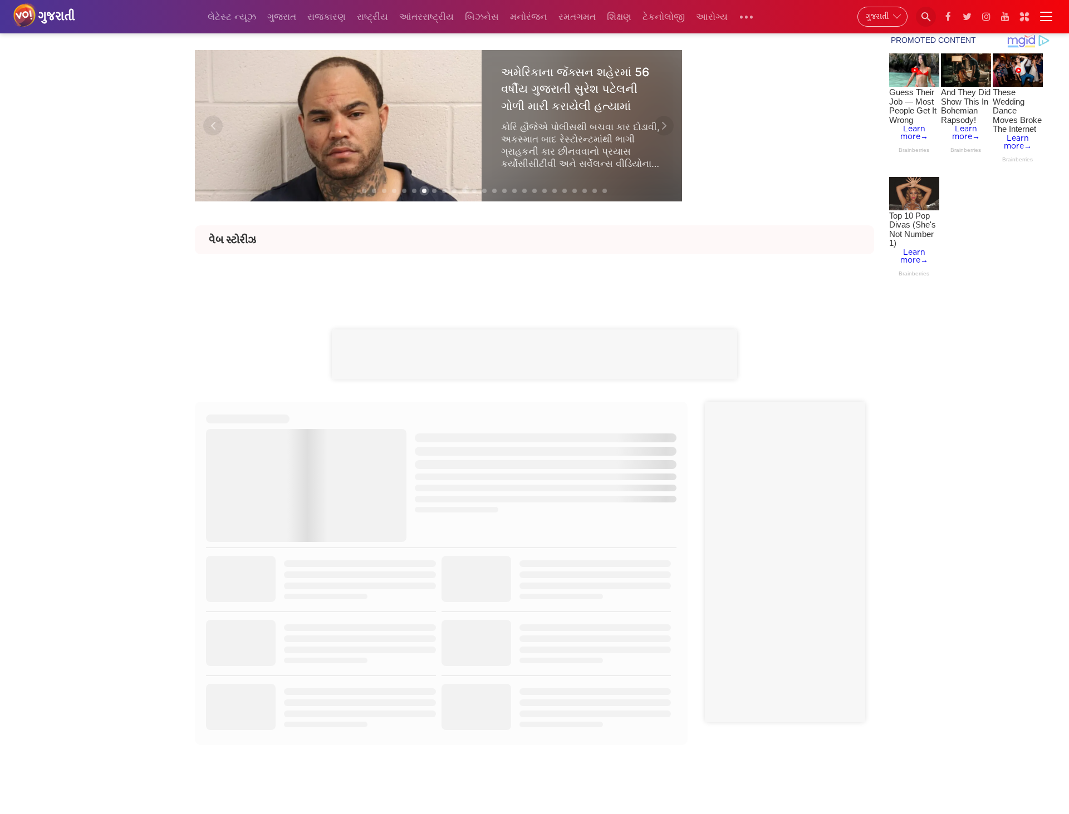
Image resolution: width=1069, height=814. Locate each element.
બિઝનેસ (482, 16)
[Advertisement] (534, 279)
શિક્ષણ (619, 16)
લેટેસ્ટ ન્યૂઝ (232, 16)
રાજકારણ (326, 16)
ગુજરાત (281, 16)
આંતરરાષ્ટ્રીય (426, 16)
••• (746, 16)
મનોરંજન (528, 16)
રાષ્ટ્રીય (372, 16)
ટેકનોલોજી (664, 16)
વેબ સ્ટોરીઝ (232, 240)
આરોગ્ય (712, 16)
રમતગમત (577, 16)
